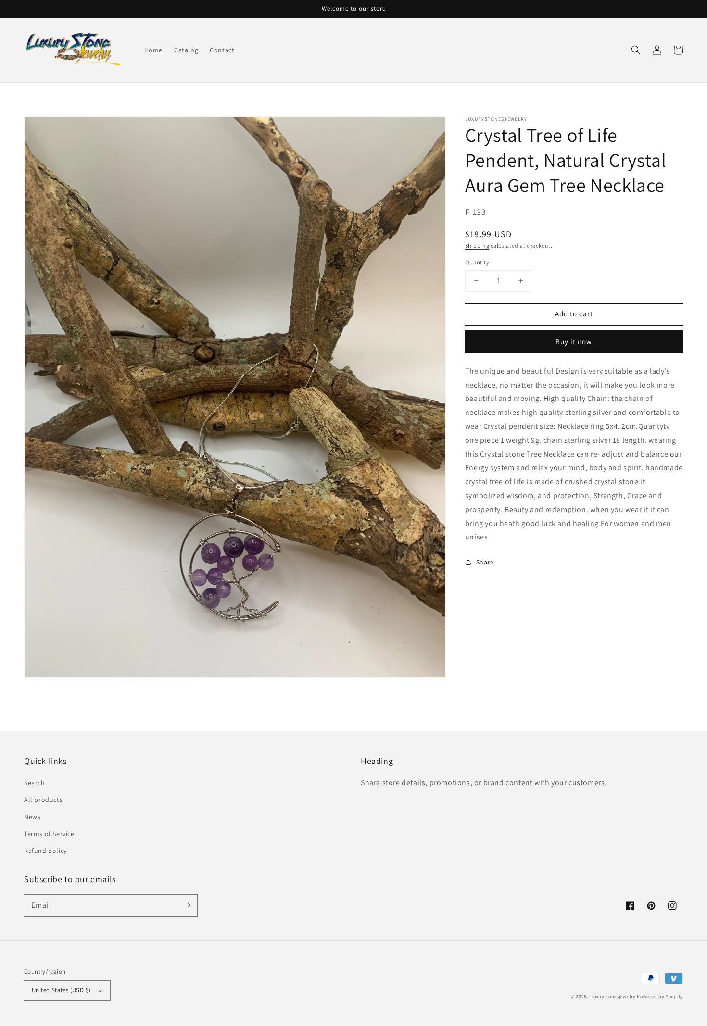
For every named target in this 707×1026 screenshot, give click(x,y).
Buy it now (574, 341)
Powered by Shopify (660, 996)
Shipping (477, 245)
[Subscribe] (186, 905)
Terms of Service (49, 833)
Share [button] (485, 562)
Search (34, 782)
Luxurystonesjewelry (612, 996)
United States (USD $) (61, 990)
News (32, 817)
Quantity (477, 262)
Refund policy (45, 850)
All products (43, 799)
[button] (635, 50)
